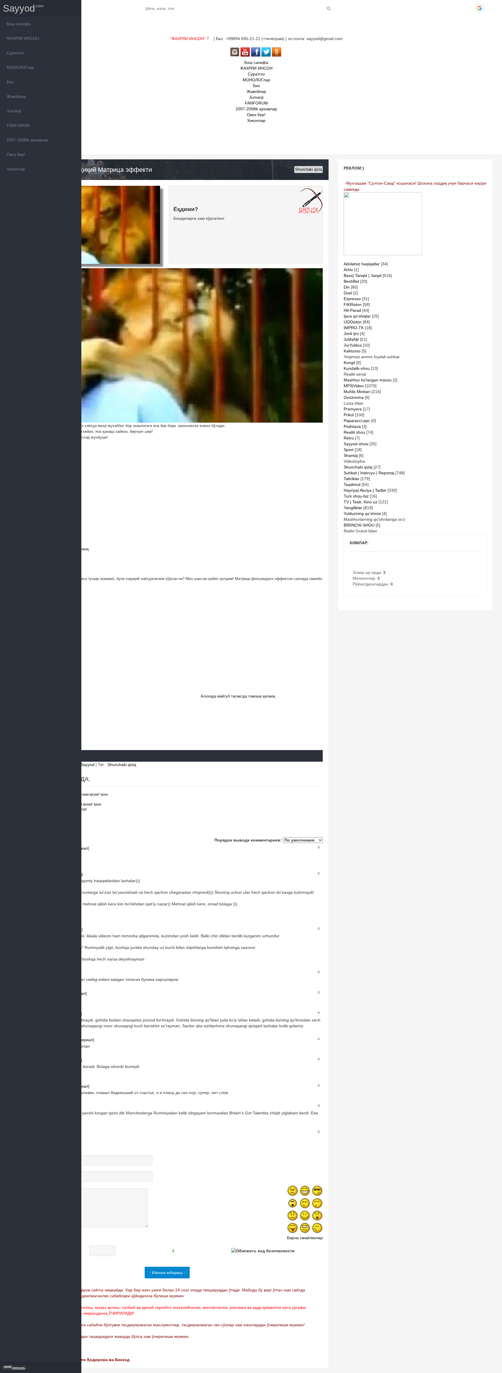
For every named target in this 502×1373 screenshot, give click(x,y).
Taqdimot (352, 484)
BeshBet (351, 281)
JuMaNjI (351, 339)
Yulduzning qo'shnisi (362, 513)
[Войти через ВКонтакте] (450, 8)
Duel (348, 293)
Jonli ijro (351, 333)
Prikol (349, 414)
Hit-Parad (352, 310)
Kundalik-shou (357, 368)
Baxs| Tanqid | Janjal (362, 275)
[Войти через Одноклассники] (489, 8)
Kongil (349, 362)
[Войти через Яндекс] (469, 8)
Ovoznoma (354, 397)
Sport (349, 449)
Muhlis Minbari (357, 391)
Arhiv (348, 269)
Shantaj (351, 455)
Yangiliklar (353, 507)
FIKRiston (353, 304)
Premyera (353, 409)
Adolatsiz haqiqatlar (362, 264)
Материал (83, 1039)
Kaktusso (352, 351)
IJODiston (353, 322)
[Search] (328, 8)
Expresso (352, 298)
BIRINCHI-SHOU (359, 525)
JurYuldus (353, 345)
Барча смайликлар (305, 1237)
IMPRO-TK (354, 327)
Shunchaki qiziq (308, 169)
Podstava (352, 426)
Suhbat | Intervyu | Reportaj (369, 473)
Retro (349, 438)
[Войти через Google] (479, 8)
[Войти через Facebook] (460, 8)
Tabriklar (351, 478)
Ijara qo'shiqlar (357, 316)
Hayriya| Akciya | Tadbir (365, 490)
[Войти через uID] (440, 8)
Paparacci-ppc (357, 420)
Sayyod (19, 8)
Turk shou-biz (356, 496)
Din (347, 287)
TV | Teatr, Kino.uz (360, 502)
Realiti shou (354, 432)
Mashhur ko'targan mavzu (368, 380)
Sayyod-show (356, 444)
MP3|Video (354, 385)
